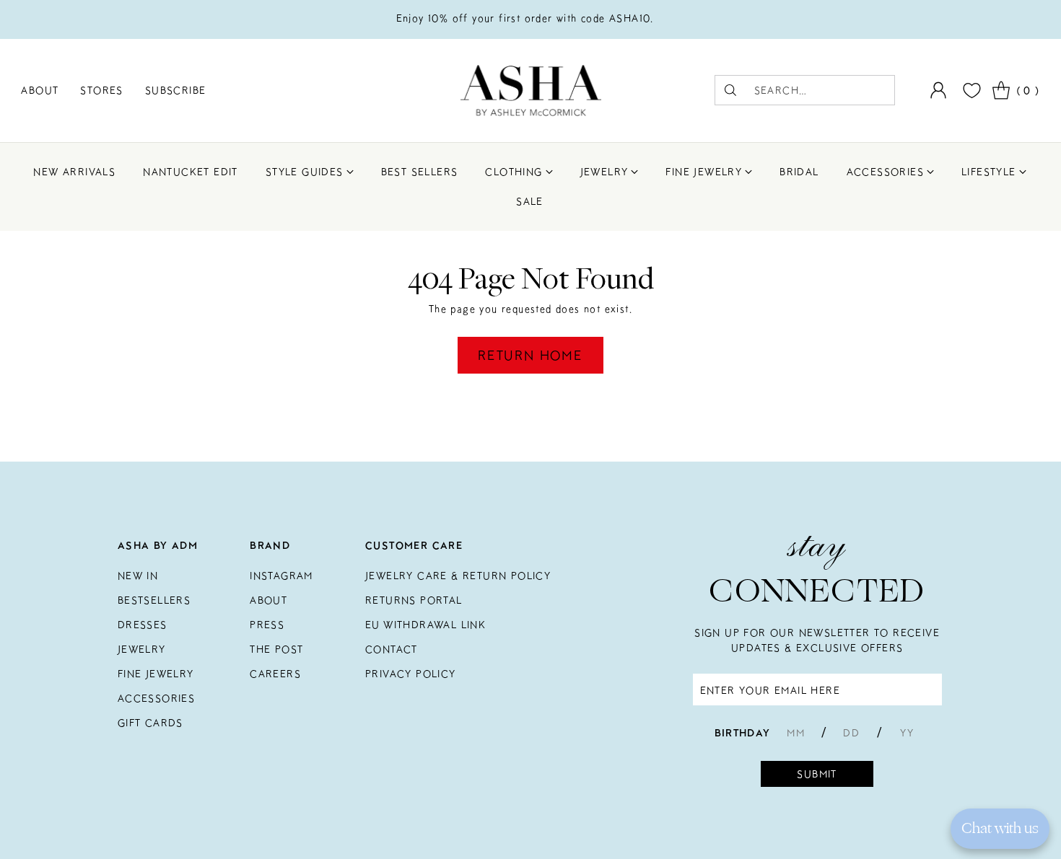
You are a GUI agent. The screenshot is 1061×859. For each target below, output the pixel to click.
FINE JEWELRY (156, 673)
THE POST (276, 649)
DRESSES (142, 624)
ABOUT (268, 600)
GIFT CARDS (150, 722)
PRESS (267, 624)
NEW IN (138, 575)
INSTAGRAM (281, 575)
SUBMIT (817, 774)
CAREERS (275, 673)
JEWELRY (142, 649)
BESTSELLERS (154, 600)
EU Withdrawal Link (425, 624)
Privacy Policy (410, 673)
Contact (391, 649)
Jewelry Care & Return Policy (458, 575)
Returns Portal (414, 600)
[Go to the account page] (938, 90)
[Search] (730, 90)
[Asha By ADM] (530, 90)
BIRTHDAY (743, 733)
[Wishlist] (970, 90)
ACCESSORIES (156, 698)
